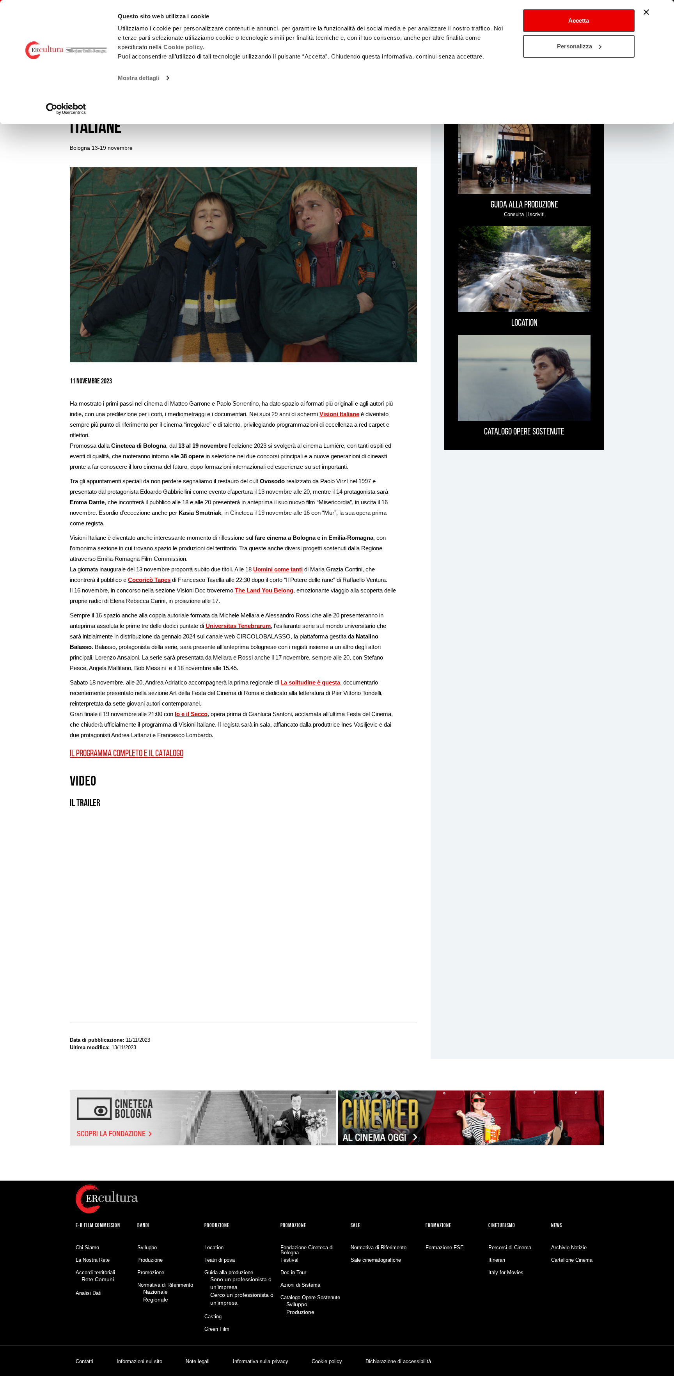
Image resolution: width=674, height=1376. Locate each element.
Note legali (197, 1361)
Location (213, 1247)
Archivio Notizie (569, 1247)
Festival (289, 1260)
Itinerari (496, 1260)
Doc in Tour (293, 1272)
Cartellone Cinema (571, 1260)
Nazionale (155, 1292)
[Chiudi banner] (646, 12)
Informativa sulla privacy (260, 1361)
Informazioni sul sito (139, 1361)
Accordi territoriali (95, 1272)
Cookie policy (327, 1361)
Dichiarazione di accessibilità (398, 1361)
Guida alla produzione (228, 1272)
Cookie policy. (183, 47)
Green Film (216, 1329)
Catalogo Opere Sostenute (310, 1297)
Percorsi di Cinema (509, 1247)
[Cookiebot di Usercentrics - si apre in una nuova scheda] (66, 109)
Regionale (155, 1299)
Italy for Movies (505, 1272)
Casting (213, 1316)
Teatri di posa (219, 1260)
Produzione (150, 1260)
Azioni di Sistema (300, 1285)
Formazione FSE (445, 1247)
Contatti (84, 1361)
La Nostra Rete (93, 1260)
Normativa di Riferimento (165, 1285)
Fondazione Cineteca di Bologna (306, 1250)
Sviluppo (147, 1247)
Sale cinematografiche (376, 1260)
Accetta (578, 20)
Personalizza (574, 46)
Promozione (150, 1272)
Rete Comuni (98, 1279)
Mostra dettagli (139, 77)
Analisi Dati (88, 1293)
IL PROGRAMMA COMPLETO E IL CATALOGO (126, 753)
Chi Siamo (87, 1247)
